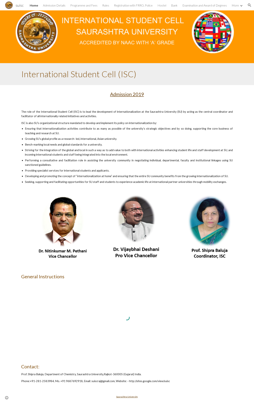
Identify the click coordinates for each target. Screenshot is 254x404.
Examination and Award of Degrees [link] (204, 5)
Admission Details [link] (54, 5)
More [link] (235, 5)
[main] (127, 74)
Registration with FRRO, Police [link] (133, 5)
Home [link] (34, 5)
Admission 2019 (127, 94)
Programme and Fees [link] (83, 5)
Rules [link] (105, 5)
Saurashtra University (127, 396)
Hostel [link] (161, 5)
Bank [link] (174, 5)
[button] (249, 5)
